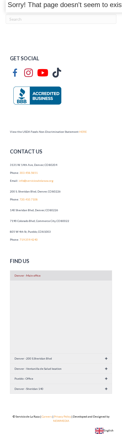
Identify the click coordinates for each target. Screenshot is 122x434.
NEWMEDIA (61, 420)
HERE (83, 131)
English (108, 430)
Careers (47, 416)
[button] (61, 276)
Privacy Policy (62, 416)
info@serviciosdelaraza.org (36, 180)
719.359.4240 (29, 239)
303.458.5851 (29, 172)
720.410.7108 (29, 199)
